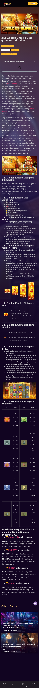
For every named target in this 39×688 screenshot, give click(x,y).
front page (4, 686)
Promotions (13, 686)
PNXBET (12, 550)
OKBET (11, 568)
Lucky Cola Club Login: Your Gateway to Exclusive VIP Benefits (19, 645)
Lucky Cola (13, 537)
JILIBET (12, 583)
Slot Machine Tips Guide (9, 54)
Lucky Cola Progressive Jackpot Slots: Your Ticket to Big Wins (18, 624)
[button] (34, 61)
